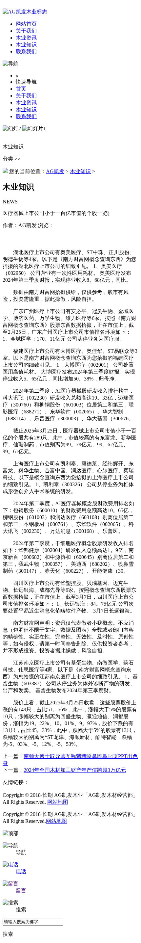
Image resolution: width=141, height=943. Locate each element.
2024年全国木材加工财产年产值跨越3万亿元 (75, 770)
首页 (21, 89)
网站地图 (57, 802)
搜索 (8, 934)
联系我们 (26, 116)
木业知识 (26, 109)
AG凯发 (55, 171)
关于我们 (26, 95)
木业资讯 (26, 102)
